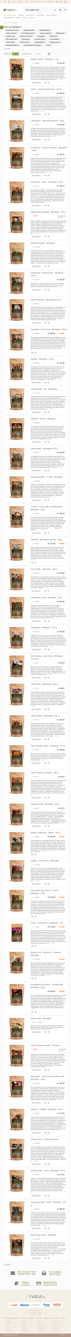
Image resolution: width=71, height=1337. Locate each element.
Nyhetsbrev (34, 1)
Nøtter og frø (53, 36)
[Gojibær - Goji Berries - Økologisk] (17, 871)
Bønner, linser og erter (26, 36)
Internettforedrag (41, 1326)
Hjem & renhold (25, 1331)
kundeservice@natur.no (35, 1310)
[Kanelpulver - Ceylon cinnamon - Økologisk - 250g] (17, 158)
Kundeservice (55, 1326)
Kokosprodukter (54, 39)
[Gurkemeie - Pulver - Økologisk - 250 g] (17, 192)
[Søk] (55, 9)
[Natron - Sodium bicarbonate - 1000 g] (17, 99)
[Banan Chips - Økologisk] (17, 1029)
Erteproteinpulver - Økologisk (43, 243)
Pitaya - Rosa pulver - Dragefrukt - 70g (47, 923)
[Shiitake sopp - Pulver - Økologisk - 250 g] (17, 1181)
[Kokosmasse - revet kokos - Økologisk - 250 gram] (17, 666)
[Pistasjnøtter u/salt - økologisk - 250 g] (17, 608)
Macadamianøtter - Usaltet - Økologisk (47, 477)
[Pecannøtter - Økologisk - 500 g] (17, 579)
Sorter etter (26, 54)
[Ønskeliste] (57, 2)
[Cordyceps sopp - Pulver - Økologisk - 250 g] (17, 1212)
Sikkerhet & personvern (57, 1331)
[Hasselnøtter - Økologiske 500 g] (17, 459)
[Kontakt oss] (60, 9)
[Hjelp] (65, 9)
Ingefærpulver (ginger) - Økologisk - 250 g (48, 212)
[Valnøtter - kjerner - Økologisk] (17, 429)
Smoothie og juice (40, 39)
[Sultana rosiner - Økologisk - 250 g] (17, 814)
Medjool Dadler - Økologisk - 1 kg (44, 59)
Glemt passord (56, 1323)
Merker (7, 1326)
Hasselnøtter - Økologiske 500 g (44, 448)
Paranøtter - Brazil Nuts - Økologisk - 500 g (49, 329)
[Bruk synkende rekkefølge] (49, 53)
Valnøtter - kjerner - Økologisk (43, 419)
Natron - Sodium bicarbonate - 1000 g (46, 89)
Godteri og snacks (55, 42)
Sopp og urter (26, 39)
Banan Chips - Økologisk (41, 1018)
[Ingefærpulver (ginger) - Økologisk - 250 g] (17, 222)
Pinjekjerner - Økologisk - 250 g (44, 627)
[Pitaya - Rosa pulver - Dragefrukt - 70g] (17, 933)
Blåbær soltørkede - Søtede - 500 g (45, 833)
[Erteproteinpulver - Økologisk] (17, 253)
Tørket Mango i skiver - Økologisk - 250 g (48, 746)
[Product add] (65, 1)
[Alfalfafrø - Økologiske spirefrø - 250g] (17, 550)
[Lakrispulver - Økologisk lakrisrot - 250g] (17, 131)
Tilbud (26, 1)
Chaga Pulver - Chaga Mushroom (45, 1139)
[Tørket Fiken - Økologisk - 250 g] (17, 694)
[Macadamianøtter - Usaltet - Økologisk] (17, 487)
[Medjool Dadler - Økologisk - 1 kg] (17, 69)
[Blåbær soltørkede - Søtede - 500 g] (17, 843)
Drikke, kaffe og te (11, 33)
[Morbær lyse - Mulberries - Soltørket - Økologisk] (17, 962)
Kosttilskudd (24, 1326)
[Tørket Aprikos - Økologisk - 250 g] (17, 726)
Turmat (48, 45)
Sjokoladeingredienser (12, 45)
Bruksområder (40, 1323)
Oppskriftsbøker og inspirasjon (32, 45)
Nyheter (21, 1)
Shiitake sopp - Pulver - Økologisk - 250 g (48, 1170)
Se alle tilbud (8, 1331)
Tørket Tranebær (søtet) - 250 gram (45, 1045)
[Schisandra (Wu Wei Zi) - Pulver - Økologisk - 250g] (17, 900)
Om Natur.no (8, 1323)
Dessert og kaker (25, 42)
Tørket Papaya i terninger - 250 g (44, 773)
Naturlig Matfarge (40, 42)
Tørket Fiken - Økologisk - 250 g (44, 684)
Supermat (24, 1323)
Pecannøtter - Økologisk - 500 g (44, 569)
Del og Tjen (42, 1)
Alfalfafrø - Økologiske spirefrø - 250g (46, 539)
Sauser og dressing (45, 33)
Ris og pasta (41, 36)
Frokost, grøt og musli (12, 30)
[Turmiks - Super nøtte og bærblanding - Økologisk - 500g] (17, 517)
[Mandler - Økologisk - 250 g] (17, 369)
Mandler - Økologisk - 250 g (42, 359)
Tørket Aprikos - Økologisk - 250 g (45, 716)
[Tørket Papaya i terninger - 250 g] (17, 783)
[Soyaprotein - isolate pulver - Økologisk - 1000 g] (17, 283)
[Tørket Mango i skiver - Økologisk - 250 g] (17, 756)
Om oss (14, 1)
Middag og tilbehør (44, 30)
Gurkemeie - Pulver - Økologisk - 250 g (47, 182)
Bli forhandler (50, 1)
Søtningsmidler (10, 42)
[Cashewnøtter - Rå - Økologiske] (17, 399)
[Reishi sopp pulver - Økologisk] (17, 1245)
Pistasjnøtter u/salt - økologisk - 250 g (46, 597)
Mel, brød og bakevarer (28, 33)
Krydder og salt (10, 36)
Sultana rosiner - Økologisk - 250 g (45, 804)
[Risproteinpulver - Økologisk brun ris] (17, 310)
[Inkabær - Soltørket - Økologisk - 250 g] (17, 1119)
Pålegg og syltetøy (29, 30)
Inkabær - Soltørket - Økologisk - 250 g (47, 1109)
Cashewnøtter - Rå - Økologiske (44, 389)
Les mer (61, 79)
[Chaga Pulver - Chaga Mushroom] (17, 1149)
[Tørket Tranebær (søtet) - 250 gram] (17, 1055)
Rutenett (9, 53)
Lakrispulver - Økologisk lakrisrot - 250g (47, 121)
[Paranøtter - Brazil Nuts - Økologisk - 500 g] (17, 339)
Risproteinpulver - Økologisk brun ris (46, 300)
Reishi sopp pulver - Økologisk (43, 1235)
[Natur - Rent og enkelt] (11, 9)
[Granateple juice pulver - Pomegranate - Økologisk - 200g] (17, 995)
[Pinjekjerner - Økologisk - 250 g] (17, 638)
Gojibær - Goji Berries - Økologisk (45, 861)
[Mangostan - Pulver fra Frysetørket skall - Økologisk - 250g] (17, 1086)
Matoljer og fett (60, 33)
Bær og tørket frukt (11, 39)
